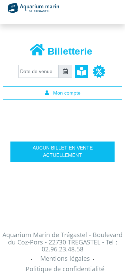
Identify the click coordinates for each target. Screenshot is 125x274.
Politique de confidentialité (65, 269)
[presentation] (38, 71)
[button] (99, 71)
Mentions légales (65, 258)
